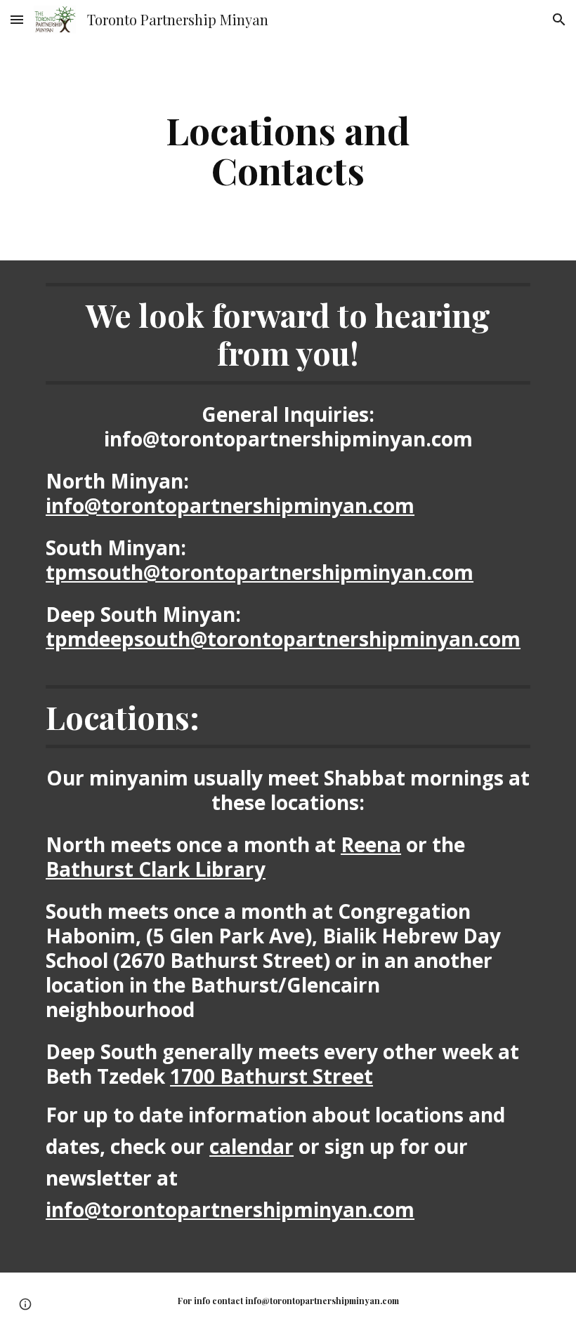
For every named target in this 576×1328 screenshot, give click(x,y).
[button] (17, 19)
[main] (288, 149)
